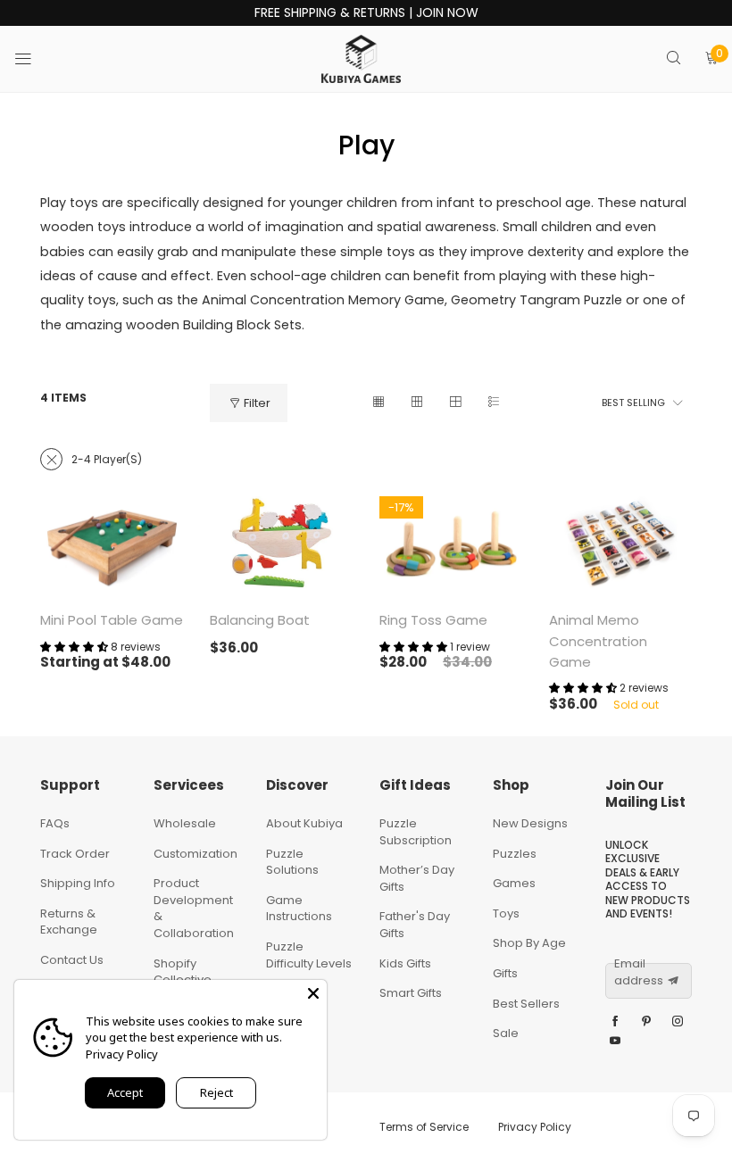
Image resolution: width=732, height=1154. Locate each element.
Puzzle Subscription (415, 832)
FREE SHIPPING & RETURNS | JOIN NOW (366, 12)
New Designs (530, 823)
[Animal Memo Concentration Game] (620, 544)
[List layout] (493, 403)
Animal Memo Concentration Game (598, 640)
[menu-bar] (34, 59)
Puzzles (515, 853)
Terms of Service (424, 1126)
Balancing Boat (260, 619)
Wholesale (185, 823)
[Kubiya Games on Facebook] (615, 1022)
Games (514, 883)
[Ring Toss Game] (450, 544)
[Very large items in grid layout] (455, 403)
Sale (506, 1033)
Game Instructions (299, 909)
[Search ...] (673, 59)
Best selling (633, 402)
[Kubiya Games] (361, 59)
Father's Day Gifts (414, 925)
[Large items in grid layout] (416, 403)
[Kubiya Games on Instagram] (677, 1022)
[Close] (313, 993)
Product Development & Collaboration (194, 908)
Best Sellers (526, 1003)
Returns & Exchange (68, 922)
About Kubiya (304, 823)
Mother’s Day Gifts (416, 878)
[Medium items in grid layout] (378, 403)
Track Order (75, 853)
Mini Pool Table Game (111, 619)
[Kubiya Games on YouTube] (615, 1041)
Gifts (505, 973)
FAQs (55, 823)
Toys (506, 913)
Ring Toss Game (433, 619)
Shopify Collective (183, 972)
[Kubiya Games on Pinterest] (646, 1022)
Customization (195, 853)
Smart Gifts (410, 992)
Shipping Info (77, 883)
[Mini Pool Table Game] (111, 544)
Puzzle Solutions (292, 862)
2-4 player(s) (106, 459)
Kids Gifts (405, 963)
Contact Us (72, 959)
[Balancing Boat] (281, 544)
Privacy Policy (534, 1126)
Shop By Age (529, 942)
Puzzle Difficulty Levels (309, 955)
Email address (638, 972)
